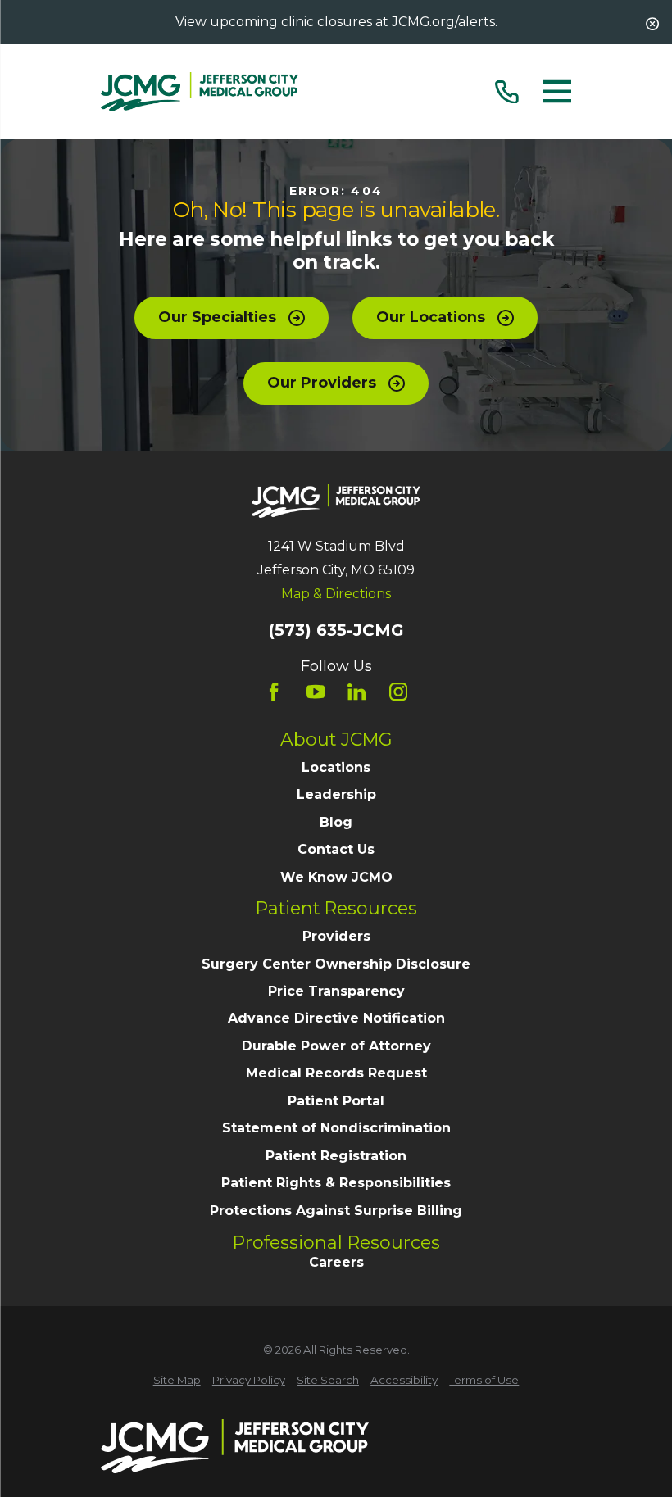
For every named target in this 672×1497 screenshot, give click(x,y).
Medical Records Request (336, 1073)
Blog (336, 822)
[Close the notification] (652, 23)
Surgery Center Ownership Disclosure (336, 964)
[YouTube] (315, 692)
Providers (336, 936)
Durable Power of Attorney (336, 1046)
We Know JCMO (336, 877)
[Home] (199, 92)
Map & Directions (336, 593)
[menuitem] (177, 1380)
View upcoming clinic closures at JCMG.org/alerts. (336, 21)
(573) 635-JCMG (336, 631)
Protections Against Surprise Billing (336, 1210)
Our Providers (321, 383)
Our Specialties (217, 317)
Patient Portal (336, 1101)
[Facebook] (274, 692)
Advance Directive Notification (336, 1018)
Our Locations (430, 317)
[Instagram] (398, 692)
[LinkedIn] (356, 692)
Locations (336, 767)
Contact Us (336, 849)
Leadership (336, 794)
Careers (336, 1262)
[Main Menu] (557, 92)
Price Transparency (336, 991)
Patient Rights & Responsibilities (336, 1183)
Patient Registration (336, 1156)
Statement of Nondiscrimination (336, 1128)
